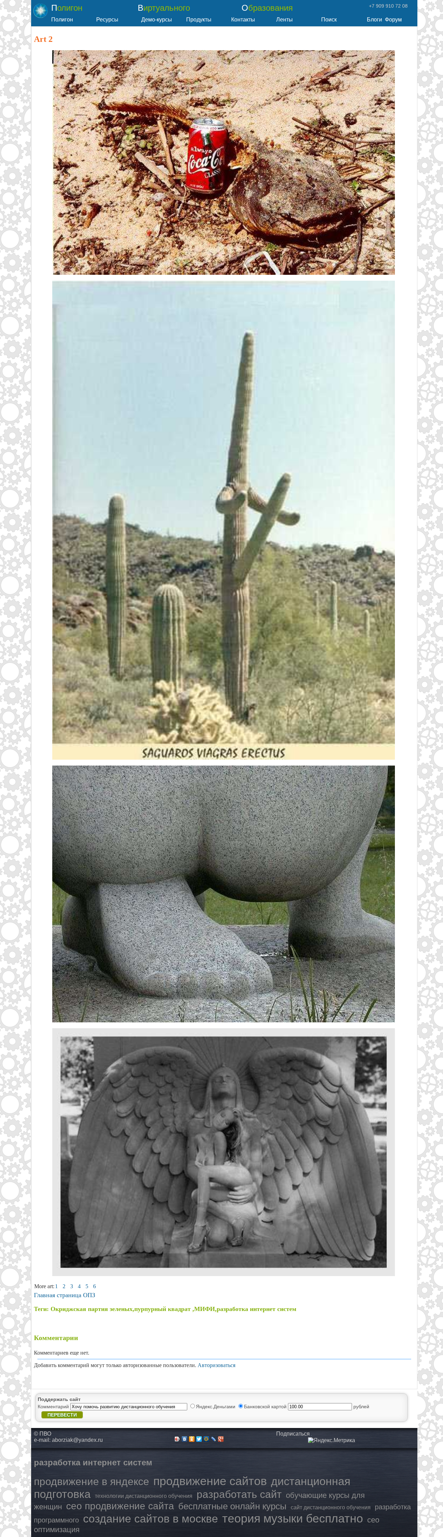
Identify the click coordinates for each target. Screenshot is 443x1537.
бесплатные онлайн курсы (232, 1506)
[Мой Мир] (206, 1439)
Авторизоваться (216, 1365)
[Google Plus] (221, 1439)
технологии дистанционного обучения (143, 1496)
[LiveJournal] (213, 1439)
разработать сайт (239, 1494)
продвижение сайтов (210, 1481)
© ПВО (42, 1434)
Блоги (374, 19)
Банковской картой (266, 1406)
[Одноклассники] (192, 1439)
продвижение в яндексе (91, 1481)
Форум (393, 19)
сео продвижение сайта (120, 1506)
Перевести (62, 1415)
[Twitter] (199, 1439)
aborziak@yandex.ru (77, 1440)
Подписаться (293, 1434)
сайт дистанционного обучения (331, 1507)
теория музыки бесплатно (292, 1518)
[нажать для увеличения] (331, 1440)
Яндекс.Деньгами (216, 1406)
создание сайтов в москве (150, 1518)
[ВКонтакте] (184, 1439)
